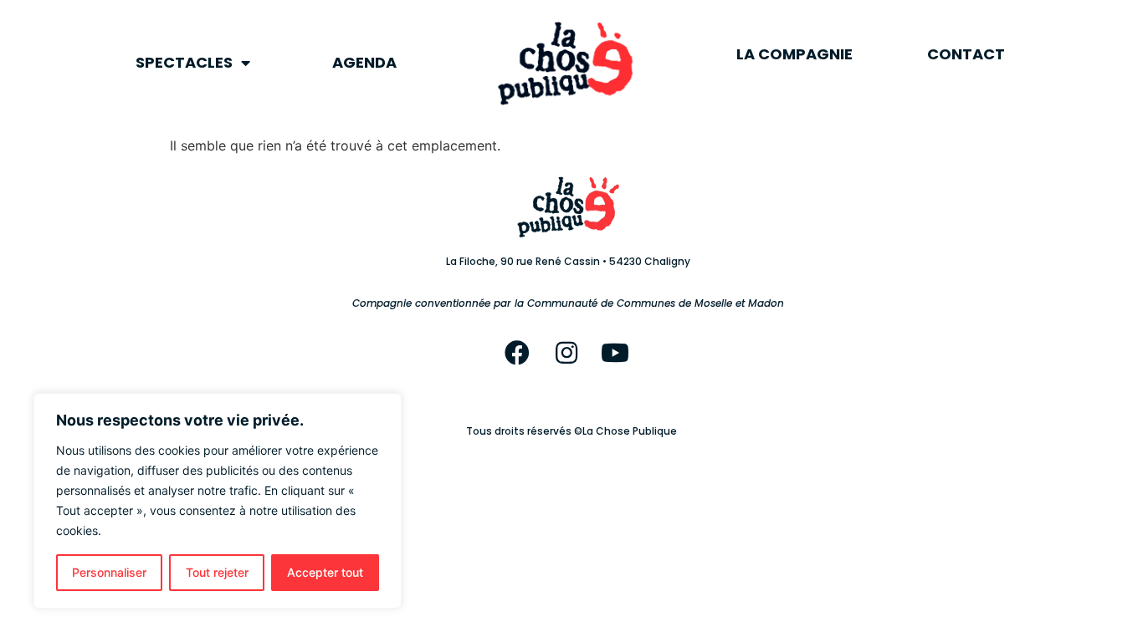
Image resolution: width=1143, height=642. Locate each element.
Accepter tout (325, 572)
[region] (217, 501)
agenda (364, 62)
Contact (966, 53)
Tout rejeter (217, 572)
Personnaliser (109, 572)
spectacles (184, 62)
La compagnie (794, 53)
